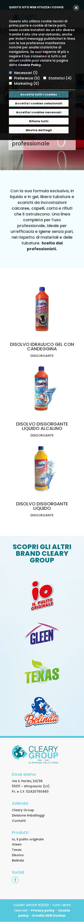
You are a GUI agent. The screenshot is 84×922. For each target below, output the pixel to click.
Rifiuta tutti (38, 121)
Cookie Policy (29, 65)
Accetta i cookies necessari (38, 112)
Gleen (17, 844)
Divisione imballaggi (28, 815)
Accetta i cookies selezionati (38, 103)
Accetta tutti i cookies (38, 94)
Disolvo (18, 855)
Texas (17, 850)
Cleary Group (23, 810)
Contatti (19, 821)
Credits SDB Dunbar (49, 915)
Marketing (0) (26, 83)
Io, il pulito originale (28, 839)
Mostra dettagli (39, 130)
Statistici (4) (60, 78)
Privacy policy (43, 910)
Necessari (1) (26, 72)
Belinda (18, 860)
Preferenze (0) (27, 78)
